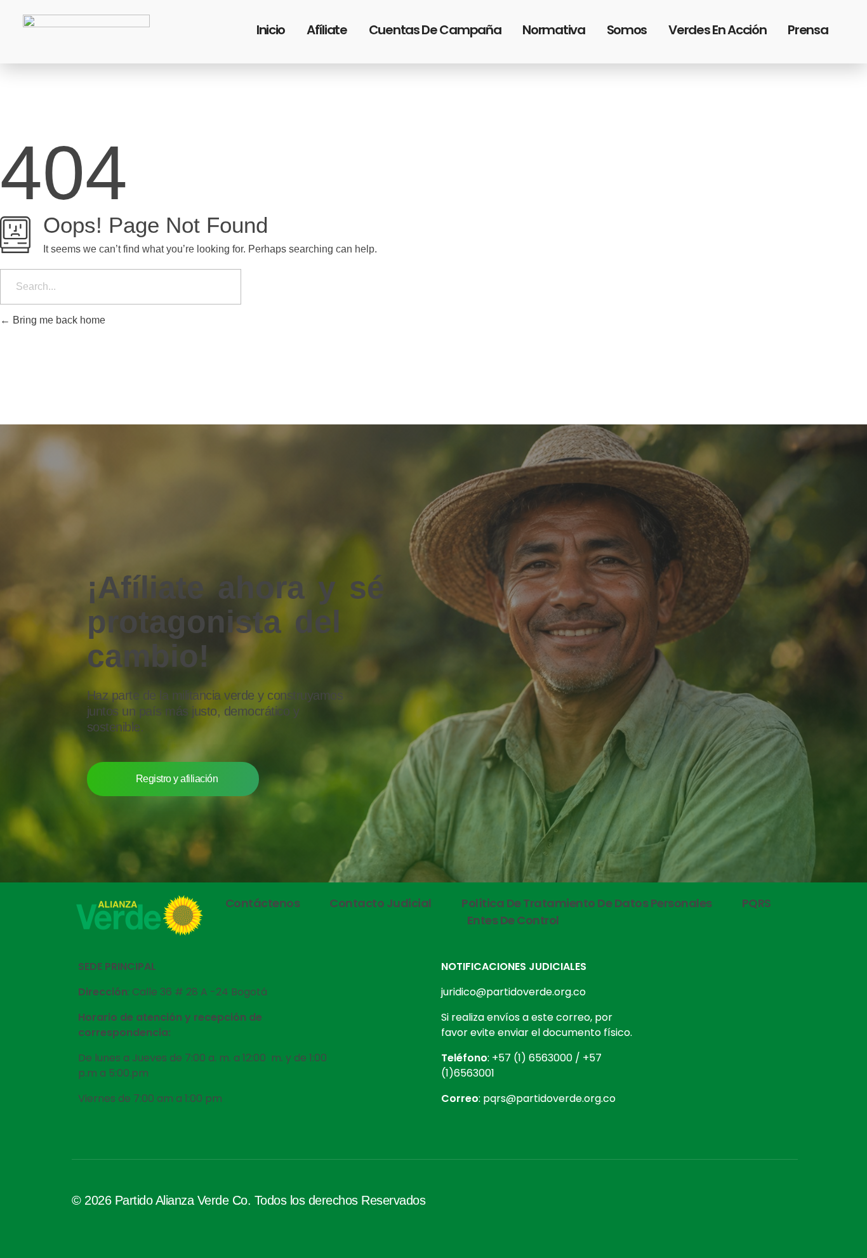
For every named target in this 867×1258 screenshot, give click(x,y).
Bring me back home (57, 320)
